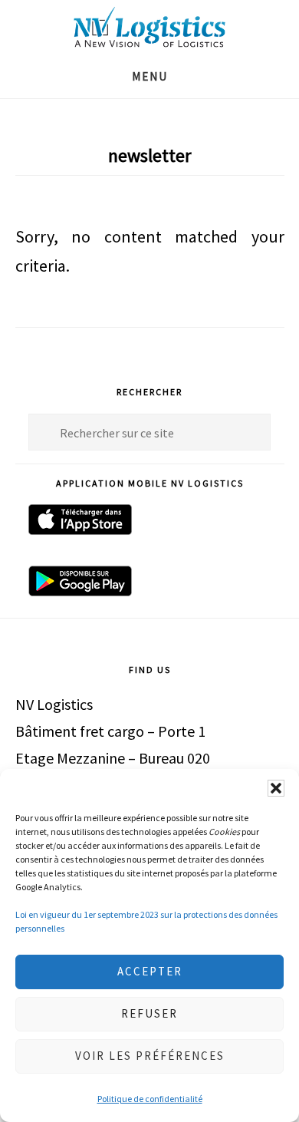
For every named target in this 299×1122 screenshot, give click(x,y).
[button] (276, 788)
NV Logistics (149, 27)
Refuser (149, 1013)
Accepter (149, 971)
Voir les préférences (150, 1055)
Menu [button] (150, 76)
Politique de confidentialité (149, 1098)
